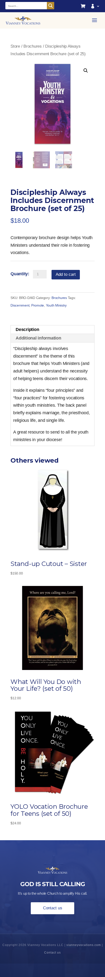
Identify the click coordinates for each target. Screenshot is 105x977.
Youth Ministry (56, 305)
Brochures (32, 46)
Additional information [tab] (38, 338)
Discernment (19, 305)
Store (15, 46)
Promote (37, 305)
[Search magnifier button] (50, 5)
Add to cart (66, 274)
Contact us (52, 908)
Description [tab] (27, 329)
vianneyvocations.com (83, 945)
